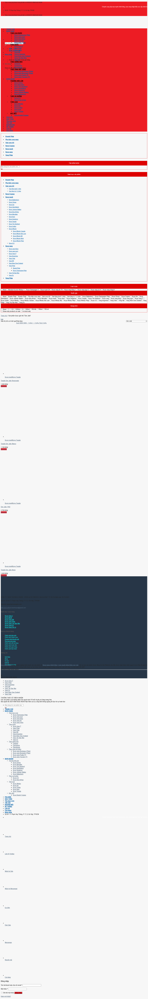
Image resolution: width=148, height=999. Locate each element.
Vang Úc (17, 60)
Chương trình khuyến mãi (12, 639)
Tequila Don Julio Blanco (8, 444)
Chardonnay (18, 68)
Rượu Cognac (10, 146)
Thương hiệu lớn (16, 81)
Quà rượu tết (10, 143)
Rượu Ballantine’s (20, 94)
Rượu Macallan (19, 85)
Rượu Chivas (18, 83)
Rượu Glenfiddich (20, 89)
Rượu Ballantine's (14, 200)
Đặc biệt (13, 113)
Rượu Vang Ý (18, 46)
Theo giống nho (16, 62)
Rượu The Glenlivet (20, 87)
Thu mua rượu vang (10, 641)
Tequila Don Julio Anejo (8, 570)
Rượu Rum (17, 110)
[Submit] (5, 45)
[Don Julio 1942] (13, 483)
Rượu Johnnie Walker (21, 92)
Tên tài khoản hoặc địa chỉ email (11, 985)
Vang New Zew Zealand (22, 56)
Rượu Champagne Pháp (22, 35)
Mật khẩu (4, 989)
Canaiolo (17, 64)
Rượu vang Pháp (10, 622)
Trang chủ (4, 316)
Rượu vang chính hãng (50, 665)
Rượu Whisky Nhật (18, 238)
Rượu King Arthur (20, 100)
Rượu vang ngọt (19, 37)
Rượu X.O (17, 98)
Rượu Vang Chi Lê (10, 627)
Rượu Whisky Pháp (18, 241)
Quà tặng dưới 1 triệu (15, 189)
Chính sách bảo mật (10, 635)
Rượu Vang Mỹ (9, 620)
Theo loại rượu (16, 33)
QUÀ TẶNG (10, 119)
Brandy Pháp (10, 136)
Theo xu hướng (16, 96)
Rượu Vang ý (9, 616)
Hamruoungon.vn (6, 665)
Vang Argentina (19, 54)
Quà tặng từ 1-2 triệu (15, 191)
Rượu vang (9, 152)
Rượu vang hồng (19, 39)
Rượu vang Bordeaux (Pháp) (23, 71)
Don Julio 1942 (5, 507)
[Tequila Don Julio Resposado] (13, 357)
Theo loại (14, 102)
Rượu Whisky (18, 104)
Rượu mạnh (9, 149)
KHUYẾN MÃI (10, 125)
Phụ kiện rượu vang (12, 140)
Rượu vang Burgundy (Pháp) (23, 73)
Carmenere (18, 66)
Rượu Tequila (18, 111)
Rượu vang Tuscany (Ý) (22, 77)
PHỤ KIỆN (9, 117)
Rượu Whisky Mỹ (18, 236)
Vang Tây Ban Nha (20, 58)
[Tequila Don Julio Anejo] (13, 546)
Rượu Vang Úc (9, 625)
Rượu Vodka (18, 108)
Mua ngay (4, 386)
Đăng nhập (18, 993)
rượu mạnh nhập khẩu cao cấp (68, 665)
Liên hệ (8, 129)
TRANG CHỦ (10, 29)
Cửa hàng (9, 131)
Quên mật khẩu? (6, 996)
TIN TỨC (9, 123)
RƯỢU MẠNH (10, 79)
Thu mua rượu (11, 121)
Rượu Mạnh (8, 618)
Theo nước (14, 45)
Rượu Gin (17, 106)
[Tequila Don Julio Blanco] (13, 420)
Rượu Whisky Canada (19, 231)
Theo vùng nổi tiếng (18, 69)
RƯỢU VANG (10, 31)
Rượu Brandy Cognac (21, 115)
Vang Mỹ (17, 52)
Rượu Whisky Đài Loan (19, 234)
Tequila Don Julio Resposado (10, 381)
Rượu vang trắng (20, 43)
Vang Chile (18, 50)
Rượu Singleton (19, 90)
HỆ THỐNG (10, 127)
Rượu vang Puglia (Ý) (21, 75)
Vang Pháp (18, 48)
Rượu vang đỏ (19, 41)
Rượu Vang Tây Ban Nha (12, 623)
